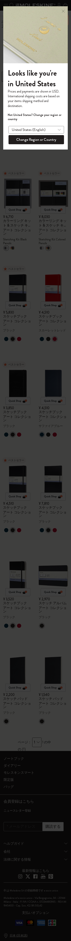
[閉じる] (63, 10)
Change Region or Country (36, 139)
